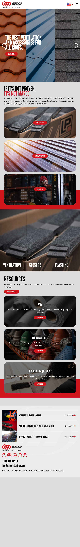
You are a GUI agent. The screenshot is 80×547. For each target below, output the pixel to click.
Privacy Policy (40, 470)
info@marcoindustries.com (13, 465)
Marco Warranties (19, 470)
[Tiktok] (20, 455)
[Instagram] (25, 455)
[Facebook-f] (4, 455)
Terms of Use (50, 470)
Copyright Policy (59, 470)
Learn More (11, 54)
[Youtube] (9, 455)
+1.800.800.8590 (10, 461)
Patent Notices (30, 470)
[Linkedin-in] (14, 455)
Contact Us (10, 470)
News (4, 470)
